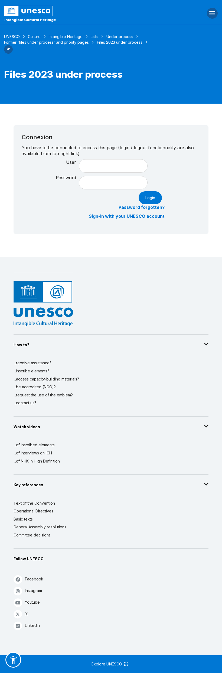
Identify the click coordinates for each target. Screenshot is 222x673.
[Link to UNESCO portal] (74, 11)
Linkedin (32, 625)
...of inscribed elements (34, 445)
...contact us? (25, 402)
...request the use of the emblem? (43, 395)
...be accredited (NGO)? (35, 387)
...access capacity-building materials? (46, 379)
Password (66, 177)
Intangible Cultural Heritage (30, 20)
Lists (94, 36)
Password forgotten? (142, 207)
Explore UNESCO (107, 664)
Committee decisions (32, 535)
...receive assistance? (32, 363)
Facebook (34, 579)
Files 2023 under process (119, 42)
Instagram (33, 590)
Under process (119, 36)
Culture (34, 36)
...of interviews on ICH (33, 453)
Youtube (32, 602)
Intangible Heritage (66, 36)
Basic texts (23, 519)
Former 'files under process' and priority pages (46, 42)
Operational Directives (33, 511)
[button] (8, 52)
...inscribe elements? (31, 371)
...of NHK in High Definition (37, 461)
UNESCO (12, 36)
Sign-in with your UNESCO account (127, 216)
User (71, 162)
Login (150, 197)
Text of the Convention (34, 503)
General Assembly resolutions (40, 527)
